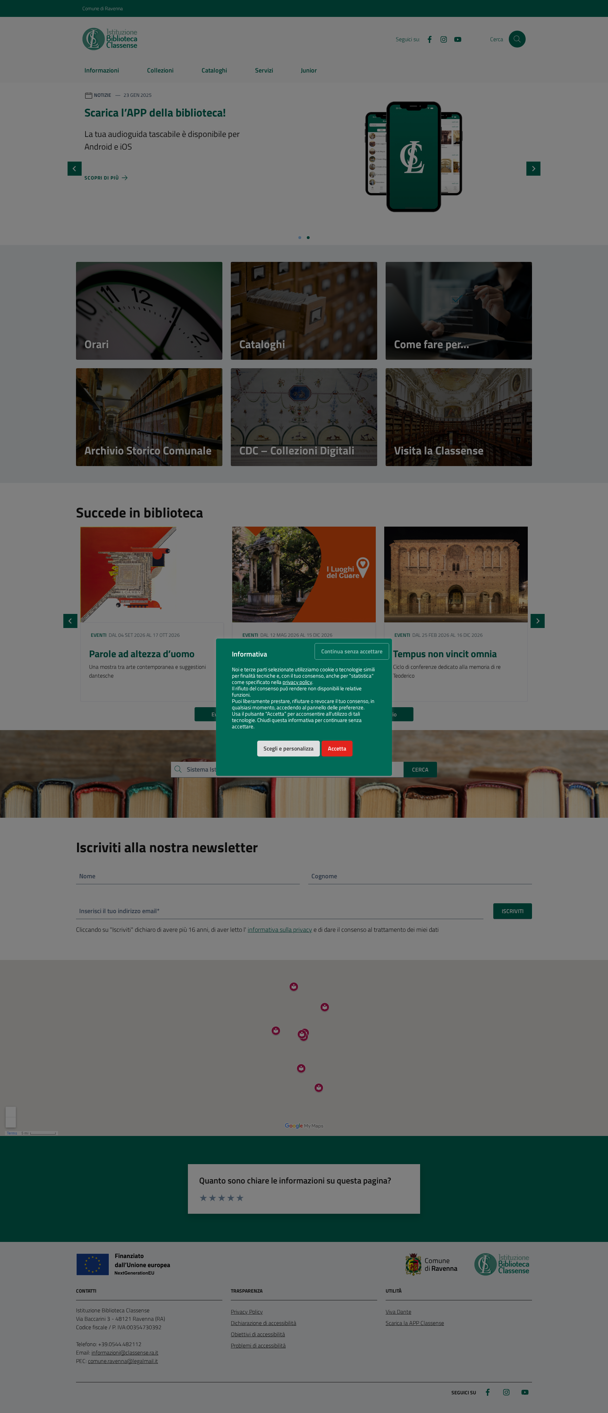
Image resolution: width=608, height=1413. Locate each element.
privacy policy (297, 682)
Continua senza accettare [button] (351, 651)
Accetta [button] (337, 748)
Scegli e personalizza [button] (289, 748)
